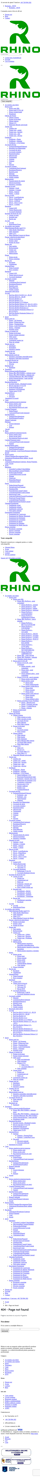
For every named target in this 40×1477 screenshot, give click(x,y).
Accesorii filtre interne (24, 742)
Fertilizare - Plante (15, 139)
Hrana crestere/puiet (15, 112)
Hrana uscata (13, 257)
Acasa (7, 549)
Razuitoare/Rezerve (15, 170)
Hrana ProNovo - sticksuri (29, 610)
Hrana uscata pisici (15, 436)
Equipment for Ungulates (17, 520)
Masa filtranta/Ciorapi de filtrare (19, 235)
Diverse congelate (15, 532)
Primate (11, 476)
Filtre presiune (21, 1061)
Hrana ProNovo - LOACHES (27, 645)
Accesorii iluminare (15, 212)
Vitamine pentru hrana (24, 659)
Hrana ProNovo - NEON (29, 634)
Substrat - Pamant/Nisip (25, 1135)
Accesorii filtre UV (23, 751)
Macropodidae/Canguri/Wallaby (19, 471)
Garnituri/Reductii (23, 789)
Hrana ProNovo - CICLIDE (27, 631)
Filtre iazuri (12, 337)
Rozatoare (8, 1210)
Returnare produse (11, 1399)
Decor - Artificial (14, 201)
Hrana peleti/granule (32, 684)
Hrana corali (21, 961)
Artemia (11, 159)
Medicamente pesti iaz (12, 355)
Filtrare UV (13, 123)
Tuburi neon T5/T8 (15, 391)
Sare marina (13, 246)
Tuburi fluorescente (15, 210)
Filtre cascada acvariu (24, 719)
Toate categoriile (6, 101)
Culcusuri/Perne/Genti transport (19, 413)
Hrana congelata (14, 259)
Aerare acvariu (14, 215)
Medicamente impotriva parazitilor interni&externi (25, 944)
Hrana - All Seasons (15, 320)
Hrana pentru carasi (27, 681)
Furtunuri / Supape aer (24, 884)
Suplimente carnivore (16, 509)
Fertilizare (8, 137)
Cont (6, 1442)
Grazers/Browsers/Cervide (17, 474)
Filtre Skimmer (14, 231)
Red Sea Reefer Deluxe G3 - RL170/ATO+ (23, 306)
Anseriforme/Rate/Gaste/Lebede (19, 492)
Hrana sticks (29, 692)
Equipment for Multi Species (18, 525)
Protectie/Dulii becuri (16, 387)
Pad (10, 163)
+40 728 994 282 (25, 2)
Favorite (7, 1291)
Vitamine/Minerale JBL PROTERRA (21, 376)
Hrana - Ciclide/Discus (28, 706)
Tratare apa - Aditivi (23, 934)
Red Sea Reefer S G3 (16, 300)
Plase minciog (13, 362)
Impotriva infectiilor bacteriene (19, 358)
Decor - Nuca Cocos (15, 203)
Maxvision (34, 1433)
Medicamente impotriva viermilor (28, 951)
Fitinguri (20, 800)
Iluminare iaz (9, 366)
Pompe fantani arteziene (17, 335)
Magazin (8, 1439)
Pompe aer (20, 878)
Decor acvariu (9, 195)
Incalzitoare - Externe (24, 893)
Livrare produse (10, 1397)
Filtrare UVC (21, 1063)
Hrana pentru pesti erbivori (30, 693)
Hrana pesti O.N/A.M (16, 110)
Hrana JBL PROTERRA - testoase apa (21, 375)
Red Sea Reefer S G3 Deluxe (18, 302)
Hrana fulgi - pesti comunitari (27, 671)
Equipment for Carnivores (17, 514)
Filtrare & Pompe (10, 116)
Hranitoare (12, 114)
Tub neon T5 (21, 867)
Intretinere (12, 346)
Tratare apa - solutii (15, 130)
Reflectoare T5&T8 (23, 992)
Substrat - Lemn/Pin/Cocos (26, 1137)
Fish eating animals (15, 510)
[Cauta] (21, 54)
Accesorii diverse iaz (11, 360)
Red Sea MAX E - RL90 (17, 297)
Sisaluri (11, 443)
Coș (6, 1440)
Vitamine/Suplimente (11, 503)
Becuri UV (20, 750)
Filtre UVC (12, 233)
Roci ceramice (13, 270)
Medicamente (9, 179)
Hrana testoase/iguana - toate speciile (21, 378)
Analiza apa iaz (10, 351)
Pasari (7, 483)
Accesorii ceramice (15, 152)
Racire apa (12, 219)
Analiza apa (13, 128)
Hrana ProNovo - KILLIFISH (27, 642)
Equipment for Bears (15, 521)
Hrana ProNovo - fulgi (28, 606)
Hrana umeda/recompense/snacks (15, 433)
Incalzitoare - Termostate (25, 896)
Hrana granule (30, 690)
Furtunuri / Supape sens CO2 (26, 779)
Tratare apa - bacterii (15, 132)
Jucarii (11, 1175)
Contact (7, 18)
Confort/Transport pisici (12, 440)
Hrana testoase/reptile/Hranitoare (15, 371)
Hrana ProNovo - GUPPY (30, 637)
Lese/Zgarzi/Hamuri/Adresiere (19, 1199)
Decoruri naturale (23, 1141)
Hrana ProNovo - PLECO (29, 639)
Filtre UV (20, 748)
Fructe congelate (14, 534)
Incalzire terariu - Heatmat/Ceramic (20, 384)
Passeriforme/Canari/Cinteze (18, 491)
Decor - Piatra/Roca (15, 199)
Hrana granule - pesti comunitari (28, 667)
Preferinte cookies (11, 1406)
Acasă (7, 1302)
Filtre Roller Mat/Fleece (16, 230)
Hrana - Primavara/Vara (16, 322)
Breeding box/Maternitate (17, 148)
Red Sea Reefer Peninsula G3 (18, 308)
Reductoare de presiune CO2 (26, 780)
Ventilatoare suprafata (24, 900)
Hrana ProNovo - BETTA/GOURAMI (28, 624)
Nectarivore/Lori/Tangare (17, 487)
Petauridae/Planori (15, 480)
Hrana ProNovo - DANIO (29, 635)
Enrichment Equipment (12, 512)
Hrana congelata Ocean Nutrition (28, 701)
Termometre (13, 157)
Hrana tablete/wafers (32, 699)
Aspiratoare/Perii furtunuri (17, 168)
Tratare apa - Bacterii (24, 936)
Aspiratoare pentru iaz (16, 340)
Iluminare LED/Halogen (17, 389)
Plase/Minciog (13, 175)
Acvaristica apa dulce (12, 596)
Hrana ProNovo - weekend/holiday (27, 613)
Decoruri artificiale (23, 1143)
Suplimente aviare (15, 505)
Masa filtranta (21, 722)
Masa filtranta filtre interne (25, 740)
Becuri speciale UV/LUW (17, 385)
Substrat (11, 395)
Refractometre (13, 248)
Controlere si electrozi (24, 782)
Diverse (11, 164)
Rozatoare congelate (15, 529)
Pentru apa (8, 244)
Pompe (19, 728)
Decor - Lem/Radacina (16, 197)
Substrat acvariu (10, 186)
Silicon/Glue (13, 155)
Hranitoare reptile (14, 380)
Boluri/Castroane (14, 1166)
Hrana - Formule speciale (29, 704)
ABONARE (5, 1331)
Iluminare (8, 206)
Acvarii (7, 221)
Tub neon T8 (21, 865)
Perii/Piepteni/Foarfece (16, 418)
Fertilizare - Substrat (15, 141)
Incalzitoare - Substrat (24, 894)
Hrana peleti (21, 960)
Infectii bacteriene (15, 183)
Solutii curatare (14, 177)
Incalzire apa (13, 217)
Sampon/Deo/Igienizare (16, 416)
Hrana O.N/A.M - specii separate (28, 677)
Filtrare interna (13, 121)
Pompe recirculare (15, 119)
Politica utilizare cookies (13, 1403)
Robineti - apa (21, 797)
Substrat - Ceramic (15, 190)
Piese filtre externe (23, 724)
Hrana (7, 255)
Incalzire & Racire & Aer (13, 213)
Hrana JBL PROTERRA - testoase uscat (22, 373)
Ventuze (11, 161)
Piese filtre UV (22, 753)
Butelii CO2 (21, 788)
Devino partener (10, 554)
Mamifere (8, 467)
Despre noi (8, 14)
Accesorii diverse (10, 145)
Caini (6, 1146)
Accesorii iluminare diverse (26, 873)
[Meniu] (1, 65)
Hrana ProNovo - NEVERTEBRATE (27, 649)
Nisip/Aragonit (14, 268)
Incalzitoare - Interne (24, 891)
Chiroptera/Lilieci (14, 482)
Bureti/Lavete (13, 172)
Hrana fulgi (29, 682)
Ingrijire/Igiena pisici (11, 445)
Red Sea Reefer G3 (15, 299)
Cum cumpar (9, 551)
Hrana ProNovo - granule (29, 605)
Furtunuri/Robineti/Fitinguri (18, 146)
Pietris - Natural (14, 192)
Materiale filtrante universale (18, 125)
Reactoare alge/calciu (16, 1009)
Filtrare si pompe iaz (11, 331)
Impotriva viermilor (15, 184)
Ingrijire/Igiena (9, 414)
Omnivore (12, 478)
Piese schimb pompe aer (25, 887)
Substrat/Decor (10, 393)
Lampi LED (13, 208)
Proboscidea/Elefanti (15, 472)
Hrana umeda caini (15, 404)
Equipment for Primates (16, 523)
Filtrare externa (14, 117)
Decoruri (12, 396)
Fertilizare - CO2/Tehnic (17, 143)
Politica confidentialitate (12, 1401)
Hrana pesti (8, 106)
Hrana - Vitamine (14, 328)
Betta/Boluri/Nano (15, 224)
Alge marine (21, 965)
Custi (10, 1215)
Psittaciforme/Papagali (16, 485)
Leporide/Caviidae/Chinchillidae (19, 469)
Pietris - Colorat (14, 193)
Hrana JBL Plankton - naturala (27, 657)
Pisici (6, 1177)
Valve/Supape (21, 798)
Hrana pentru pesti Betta (29, 679)
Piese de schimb (14, 342)
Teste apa (12, 353)
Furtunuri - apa (22, 795)
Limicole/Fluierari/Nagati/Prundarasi (21, 496)
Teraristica (8, 1106)
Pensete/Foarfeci (14, 154)
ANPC (7, 1408)
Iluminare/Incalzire (11, 382)
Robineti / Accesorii (23, 885)
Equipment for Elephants (17, 518)
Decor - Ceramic (14, 204)
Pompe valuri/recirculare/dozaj (15, 237)
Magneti (11, 174)
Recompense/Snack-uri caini (18, 407)
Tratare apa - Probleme (24, 938)
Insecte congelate (14, 530)
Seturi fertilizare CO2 (24, 775)
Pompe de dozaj (14, 242)
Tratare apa (8, 126)
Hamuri (11, 427)
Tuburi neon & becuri (16, 275)
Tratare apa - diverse (15, 135)
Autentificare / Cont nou (9, 1298)
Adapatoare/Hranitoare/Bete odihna (20, 1206)
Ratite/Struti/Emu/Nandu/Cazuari (19, 501)
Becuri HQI (21, 989)
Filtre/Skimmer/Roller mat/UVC (15, 228)
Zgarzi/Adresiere (14, 424)
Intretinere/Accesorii (15, 1144)
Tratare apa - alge (14, 134)
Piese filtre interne (23, 744)
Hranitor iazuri (13, 329)
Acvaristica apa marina (12, 909)
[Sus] (1, 1446)
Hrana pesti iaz (10, 318)
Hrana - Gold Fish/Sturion (17, 326)
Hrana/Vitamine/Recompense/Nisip (20, 1204)
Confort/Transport (11, 409)
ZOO (6, 1219)
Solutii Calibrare (22, 786)
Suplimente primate (15, 507)
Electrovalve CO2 (23, 784)
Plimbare (8, 422)
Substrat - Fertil (14, 188)
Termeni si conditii (11, 1404)
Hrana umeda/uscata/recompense (15, 402)
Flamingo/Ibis (13, 489)
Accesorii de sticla (15, 150)
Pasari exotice (9, 1202)
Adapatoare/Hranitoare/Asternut (19, 1211)
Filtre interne (21, 735)
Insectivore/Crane (14, 494)
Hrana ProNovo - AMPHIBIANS (27, 653)
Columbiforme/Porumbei (17, 500)
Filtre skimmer (22, 1068)
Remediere (12, 347)
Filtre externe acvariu (24, 717)
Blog (6, 16)
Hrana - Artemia (26, 708)
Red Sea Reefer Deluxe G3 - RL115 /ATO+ (23, 304)
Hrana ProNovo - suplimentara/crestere (28, 616)
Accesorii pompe (22, 730)
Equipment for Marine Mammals (19, 516)
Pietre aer (20, 882)
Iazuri (7, 1038)
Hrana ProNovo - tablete (29, 608)
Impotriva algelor (14, 349)
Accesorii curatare (11, 166)
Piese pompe (21, 731)
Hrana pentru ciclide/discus (30, 686)
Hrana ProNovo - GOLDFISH (27, 627)
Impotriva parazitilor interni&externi (20, 356)
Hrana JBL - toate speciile (25, 655)
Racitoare (12, 262)
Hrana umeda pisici (15, 434)
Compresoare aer (22, 880)
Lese (10, 425)
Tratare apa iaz (9, 344)
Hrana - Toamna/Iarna (16, 324)
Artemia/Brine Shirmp (24, 963)
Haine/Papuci (13, 411)
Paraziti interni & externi (17, 181)
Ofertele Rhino (10, 547)
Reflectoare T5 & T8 (24, 871)
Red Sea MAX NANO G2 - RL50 (20, 295)
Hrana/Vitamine (14, 1213)
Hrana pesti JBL (14, 108)
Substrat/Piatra (9, 266)
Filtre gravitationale (23, 1059)
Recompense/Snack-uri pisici (18, 438)
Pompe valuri (13, 241)
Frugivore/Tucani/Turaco (17, 498)
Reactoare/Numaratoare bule (26, 777)
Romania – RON (10, 6)
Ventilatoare (13, 264)
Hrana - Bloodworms (28, 702)
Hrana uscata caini (15, 405)
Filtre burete (21, 737)
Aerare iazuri (13, 338)
